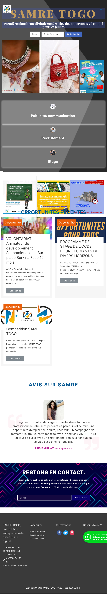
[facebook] (59, 532)
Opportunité (13, 222)
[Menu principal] (101, 8)
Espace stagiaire (37, 535)
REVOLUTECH (75, 588)
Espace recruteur (37, 531)
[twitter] (65, 532)
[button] (5, 67)
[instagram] (72, 532)
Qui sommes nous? (38, 538)
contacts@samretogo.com (15, 565)
